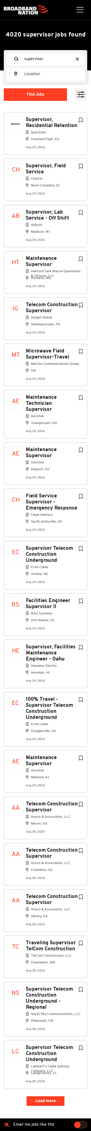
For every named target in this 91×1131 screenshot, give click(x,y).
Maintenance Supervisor (41, 262)
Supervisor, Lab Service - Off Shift (47, 215)
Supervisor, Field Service (46, 169)
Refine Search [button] (81, 94)
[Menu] (80, 10)
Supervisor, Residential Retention (51, 123)
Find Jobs (35, 94)
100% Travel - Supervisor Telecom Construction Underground (49, 708)
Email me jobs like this (33, 1124)
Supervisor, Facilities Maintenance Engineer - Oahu (51, 653)
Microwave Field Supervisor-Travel (47, 354)
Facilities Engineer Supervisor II (48, 604)
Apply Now (45, 86)
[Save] (80, 120)
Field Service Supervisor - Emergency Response (51, 502)
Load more (46, 1101)
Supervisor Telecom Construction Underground (49, 554)
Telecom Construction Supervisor (52, 308)
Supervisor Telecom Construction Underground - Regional (49, 998)
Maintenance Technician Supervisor (41, 404)
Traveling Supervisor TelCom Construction (51, 946)
